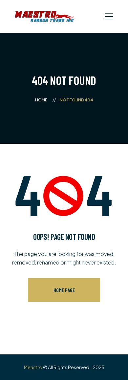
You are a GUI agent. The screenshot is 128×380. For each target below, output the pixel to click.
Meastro (33, 367)
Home (41, 99)
